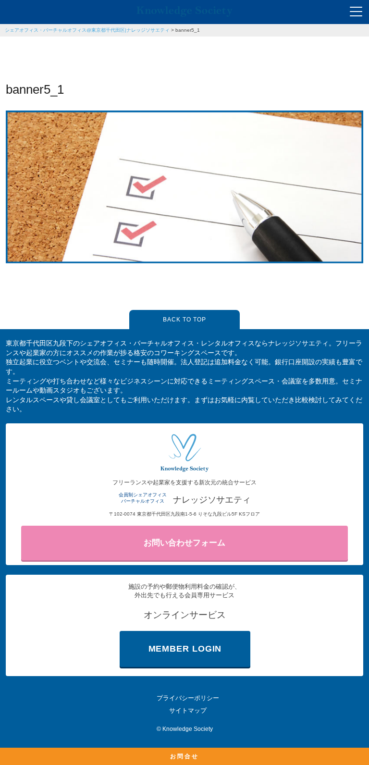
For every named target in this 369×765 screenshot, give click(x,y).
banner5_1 (187, 30)
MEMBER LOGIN (185, 649)
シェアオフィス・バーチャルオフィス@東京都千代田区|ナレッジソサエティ (87, 30)
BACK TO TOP (184, 319)
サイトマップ (188, 710)
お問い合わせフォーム (184, 542)
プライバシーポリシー (188, 698)
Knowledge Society (187, 729)
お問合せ (184, 756)
